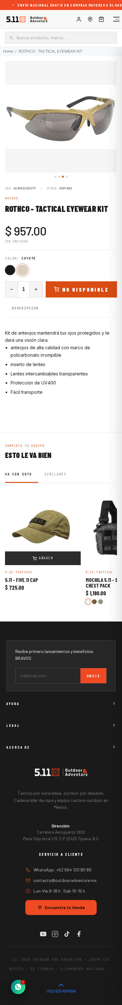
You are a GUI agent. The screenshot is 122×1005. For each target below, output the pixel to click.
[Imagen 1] (55, 177)
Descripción (25, 308)
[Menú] (113, 19)
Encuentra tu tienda (65, 907)
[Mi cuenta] (78, 19)
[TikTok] (67, 934)
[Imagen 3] (63, 177)
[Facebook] (78, 934)
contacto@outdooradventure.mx (65, 880)
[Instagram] (55, 934)
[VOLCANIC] (88, 601)
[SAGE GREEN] (100, 601)
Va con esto (18, 474)
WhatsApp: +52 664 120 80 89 (62, 869)
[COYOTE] (22, 269)
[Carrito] (101, 19)
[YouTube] (43, 934)
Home (8, 51)
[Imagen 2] (59, 177)
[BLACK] (10, 270)
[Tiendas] (90, 19)
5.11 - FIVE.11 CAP (21, 580)
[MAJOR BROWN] (94, 601)
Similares (55, 474)
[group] (61, 117)
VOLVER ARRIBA (61, 991)
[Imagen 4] (67, 177)
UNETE (93, 676)
